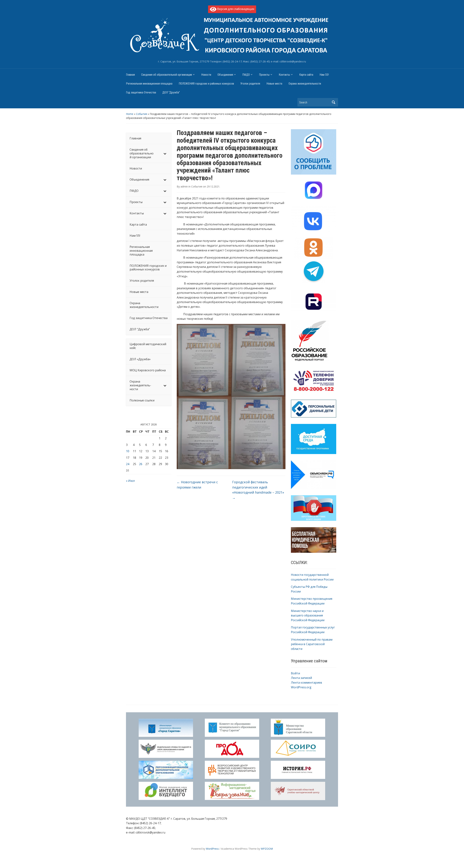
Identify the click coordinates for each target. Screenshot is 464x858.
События (141, 114)
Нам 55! (324, 74)
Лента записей (301, 678)
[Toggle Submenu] (165, 153)
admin (184, 186)
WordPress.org (301, 687)
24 (127, 464)
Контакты (284, 74)
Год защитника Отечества (141, 92)
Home (129, 114)
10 (127, 451)
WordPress (212, 848)
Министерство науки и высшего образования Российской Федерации (307, 615)
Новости (206, 74)
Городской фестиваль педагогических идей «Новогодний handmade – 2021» (258, 490)
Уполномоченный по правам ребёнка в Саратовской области (311, 644)
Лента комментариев (306, 683)
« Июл (130, 481)
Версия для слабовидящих (235, 9)
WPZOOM (267, 848)
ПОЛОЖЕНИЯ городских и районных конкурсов (206, 83)
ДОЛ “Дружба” (171, 92)
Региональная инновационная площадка (149, 83)
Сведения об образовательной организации (166, 74)
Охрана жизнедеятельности (305, 83)
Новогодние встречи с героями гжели (197, 484)
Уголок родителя (250, 83)
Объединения (225, 74)
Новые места (274, 83)
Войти (295, 673)
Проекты (264, 74)
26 (140, 464)
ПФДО (246, 74)
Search (333, 102)
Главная (130, 74)
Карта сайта (306, 74)
